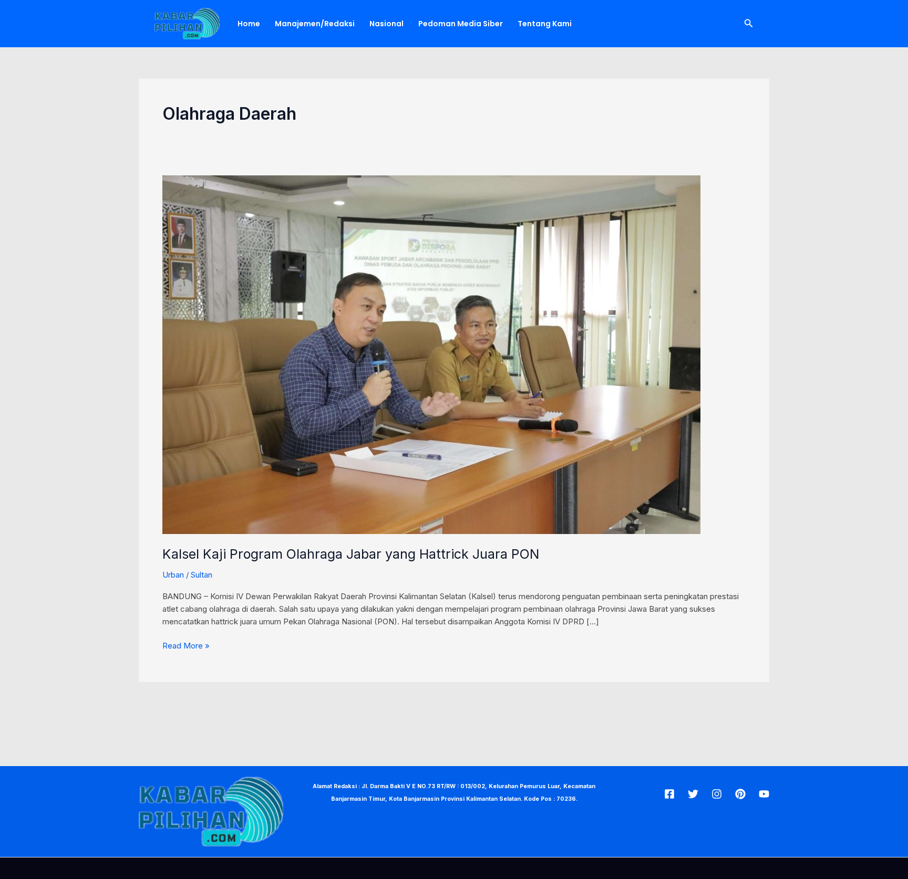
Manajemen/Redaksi (315, 23)
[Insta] (716, 794)
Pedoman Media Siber (460, 23)
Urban (173, 575)
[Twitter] (693, 794)
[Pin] (740, 794)
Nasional (386, 23)
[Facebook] (669, 794)
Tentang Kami (545, 23)
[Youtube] (764, 794)
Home (249, 23)
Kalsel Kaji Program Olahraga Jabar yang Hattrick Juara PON (350, 554)
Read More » (186, 645)
